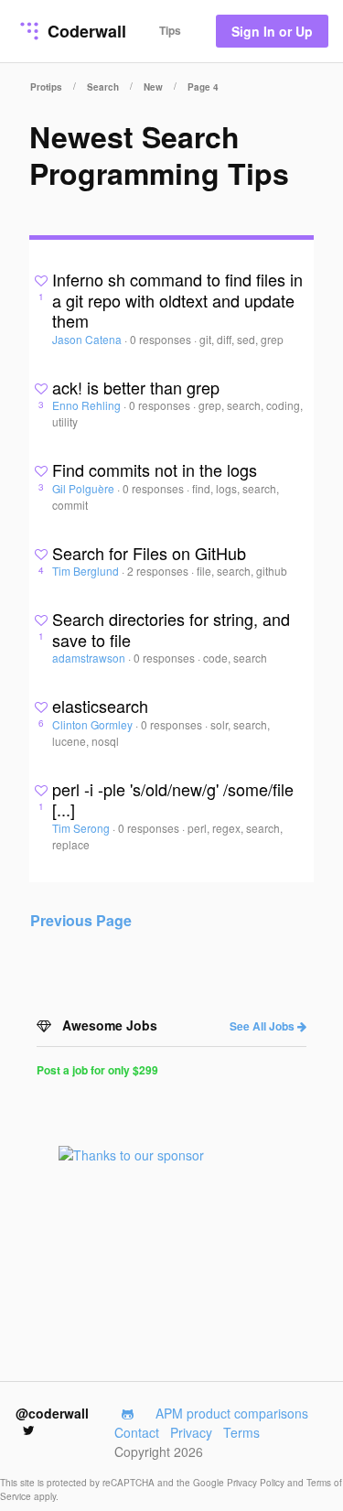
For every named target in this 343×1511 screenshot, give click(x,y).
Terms (241, 1432)
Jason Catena (88, 339)
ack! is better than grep (136, 387)
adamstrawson (90, 657)
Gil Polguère (84, 488)
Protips (46, 87)
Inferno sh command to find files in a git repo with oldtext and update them (177, 299)
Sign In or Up (272, 31)
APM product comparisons (231, 1413)
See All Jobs (263, 1026)
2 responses (159, 570)
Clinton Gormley (93, 724)
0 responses (162, 339)
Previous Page (81, 920)
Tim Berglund (87, 570)
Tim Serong (82, 828)
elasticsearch (100, 706)
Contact (136, 1432)
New (153, 87)
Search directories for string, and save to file (171, 629)
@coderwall (52, 1413)
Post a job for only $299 (97, 1070)
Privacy (191, 1432)
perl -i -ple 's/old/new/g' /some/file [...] (173, 799)
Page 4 (203, 87)
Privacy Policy (257, 1482)
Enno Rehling (87, 405)
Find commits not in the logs (154, 469)
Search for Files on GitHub (149, 553)
